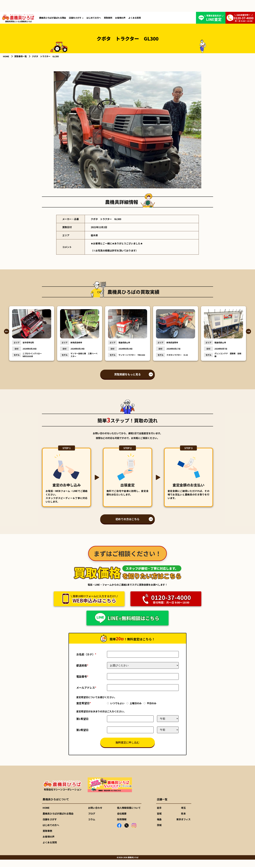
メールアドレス (86, 687)
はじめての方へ (93, 17)
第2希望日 (82, 730)
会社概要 (121, 813)
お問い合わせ (95, 807)
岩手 (159, 807)
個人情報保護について (129, 807)
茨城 (159, 825)
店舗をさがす (75, 17)
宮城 (159, 813)
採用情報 (121, 819)
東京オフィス (183, 819)
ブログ (91, 813)
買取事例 (108, 17)
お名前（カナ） (86, 654)
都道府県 (82, 665)
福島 (159, 819)
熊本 (183, 813)
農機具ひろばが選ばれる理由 (52, 17)
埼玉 (183, 807)
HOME (46, 807)
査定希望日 (83, 703)
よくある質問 (134, 17)
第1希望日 (82, 719)
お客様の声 (120, 17)
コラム (91, 819)
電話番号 (82, 676)
